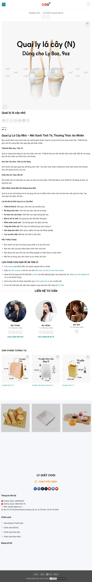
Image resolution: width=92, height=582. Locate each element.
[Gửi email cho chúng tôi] (76, 331)
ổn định (61, 285)
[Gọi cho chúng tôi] (21, 332)
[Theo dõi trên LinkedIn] (53, 488)
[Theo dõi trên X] (46, 488)
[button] (3, 4)
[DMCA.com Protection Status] (57, 579)
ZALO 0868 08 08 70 (46, 337)
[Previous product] (48, 17)
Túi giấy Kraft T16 (8, 385)
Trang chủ (34, 13)
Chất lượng (8, 266)
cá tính (34, 274)
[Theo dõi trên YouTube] (56, 488)
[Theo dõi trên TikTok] (17, 332)
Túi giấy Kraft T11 (68, 385)
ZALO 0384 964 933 (15, 337)
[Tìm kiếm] (88, 4)
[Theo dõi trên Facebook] (10, 332)
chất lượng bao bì (42, 281)
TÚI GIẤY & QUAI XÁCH (53, 13)
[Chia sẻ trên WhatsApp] (4, 121)
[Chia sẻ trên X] (12, 121)
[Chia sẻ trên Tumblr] (28, 121)
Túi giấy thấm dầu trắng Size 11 (43, 385)
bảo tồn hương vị (15, 270)
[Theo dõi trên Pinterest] (49, 488)
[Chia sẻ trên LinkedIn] (24, 121)
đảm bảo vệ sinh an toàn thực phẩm (49, 270)
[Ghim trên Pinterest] (20, 121)
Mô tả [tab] (4, 129)
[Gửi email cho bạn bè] (16, 121)
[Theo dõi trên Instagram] (13, 332)
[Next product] (44, 17)
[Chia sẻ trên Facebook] (8, 121)
